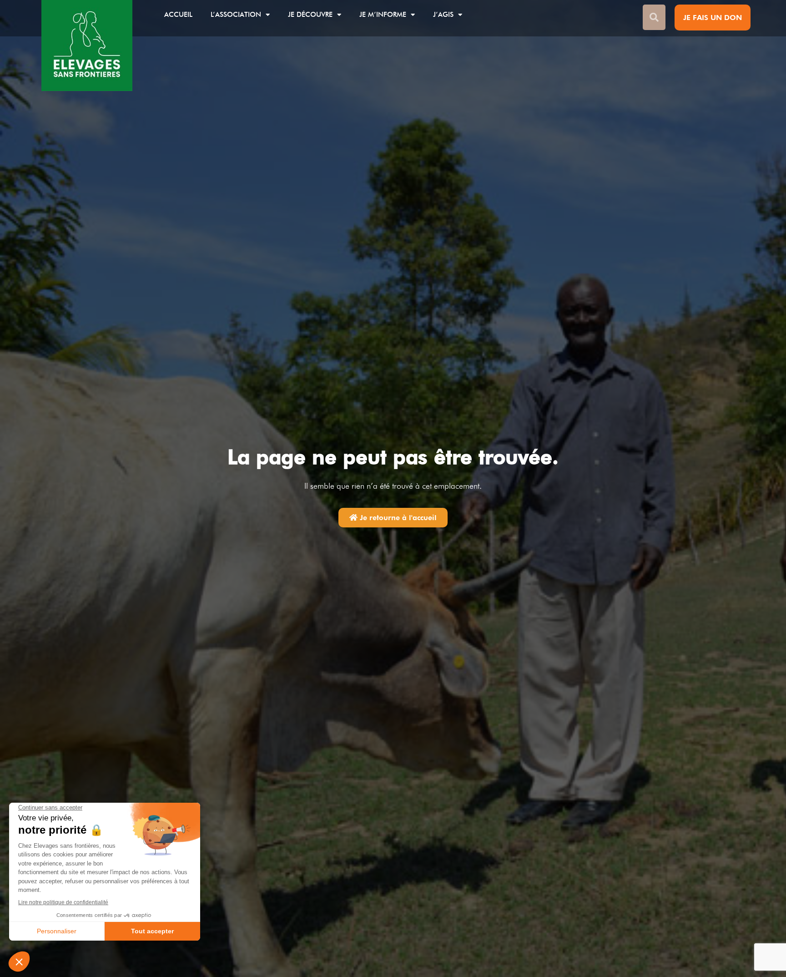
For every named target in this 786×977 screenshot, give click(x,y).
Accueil (178, 14)
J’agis (443, 14)
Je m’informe (382, 14)
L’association (236, 14)
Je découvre (310, 14)
